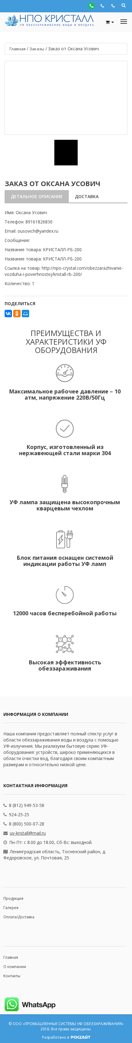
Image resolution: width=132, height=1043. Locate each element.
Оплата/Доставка (18, 917)
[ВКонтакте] (8, 313)
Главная (10, 957)
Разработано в (56, 1037)
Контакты (11, 976)
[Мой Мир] (25, 313)
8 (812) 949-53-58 (26, 805)
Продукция (13, 898)
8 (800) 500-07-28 (26, 824)
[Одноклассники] (17, 313)
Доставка (87, 196)
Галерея (10, 907)
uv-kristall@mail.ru (28, 833)
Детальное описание (37, 196)
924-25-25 (19, 814)
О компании (14, 966)
